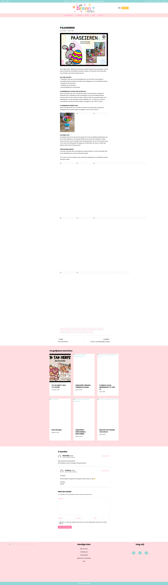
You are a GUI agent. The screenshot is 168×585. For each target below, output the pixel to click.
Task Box (79, 15)
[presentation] (60, 368)
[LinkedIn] (8, 1)
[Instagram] (5, 1)
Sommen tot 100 (79, 332)
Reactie (61, 498)
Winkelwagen (157, 1)
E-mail (78, 518)
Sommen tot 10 (69, 332)
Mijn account (149, 1)
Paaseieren (100, 329)
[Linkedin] (146, 553)
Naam (60, 518)
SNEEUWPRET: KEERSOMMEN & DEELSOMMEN (80, 432)
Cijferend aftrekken (65, 329)
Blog (86, 15)
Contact (100, 15)
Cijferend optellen (76, 329)
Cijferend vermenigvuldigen (88, 329)
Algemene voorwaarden (84, 558)
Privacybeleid (84, 555)
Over (93, 15)
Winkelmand (84, 552)
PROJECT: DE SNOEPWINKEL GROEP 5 (100, 341)
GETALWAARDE (56, 430)
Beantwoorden (105, 456)
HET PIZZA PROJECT (63, 341)
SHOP (125, 8)
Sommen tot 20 (88, 332)
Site (95, 518)
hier (70, 1)
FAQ (84, 561)
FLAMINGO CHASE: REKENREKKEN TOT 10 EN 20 (107, 387)
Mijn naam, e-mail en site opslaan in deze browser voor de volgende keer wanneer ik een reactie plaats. (83, 522)
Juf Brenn (64, 30)
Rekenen (62, 25)
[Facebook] (3, 1)
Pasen (62, 332)
